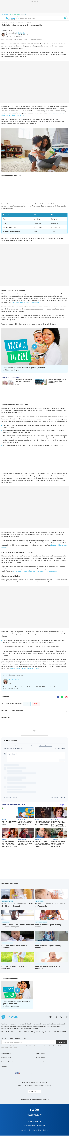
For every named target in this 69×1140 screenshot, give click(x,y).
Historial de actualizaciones (12, 711)
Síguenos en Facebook (61, 1017)
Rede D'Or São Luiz (29, 1126)
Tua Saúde (4, 14)
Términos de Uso (40, 1062)
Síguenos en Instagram (56, 1017)
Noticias (23, 14)
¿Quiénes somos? (6, 1053)
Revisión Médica (40, 1057)
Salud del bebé (20, 22)
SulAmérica (24, 1130)
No (37, 704)
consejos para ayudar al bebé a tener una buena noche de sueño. (35, 571)
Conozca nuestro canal (50, 1017)
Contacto (4, 1066)
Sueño (25, 39)
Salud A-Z (11, 22)
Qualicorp (45, 1130)
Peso (2, 39)
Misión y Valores (40, 1053)
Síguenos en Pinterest (67, 1017)
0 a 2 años (28, 22)
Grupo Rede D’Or (43, 1099)
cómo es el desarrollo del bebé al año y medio (24, 668)
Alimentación (18, 39)
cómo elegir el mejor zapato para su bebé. (26, 302)
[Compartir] (58, 697)
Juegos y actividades (35, 39)
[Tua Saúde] (10, 18)
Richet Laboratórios (35, 1130)
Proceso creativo (6, 1057)
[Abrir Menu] (2, 18)
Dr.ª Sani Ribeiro (14, 680)
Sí (27, 704)
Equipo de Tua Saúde (17, 36)
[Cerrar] (37, 2)
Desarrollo (9, 39)
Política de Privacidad (7, 1062)
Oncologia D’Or (41, 1126)
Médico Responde (14, 14)
